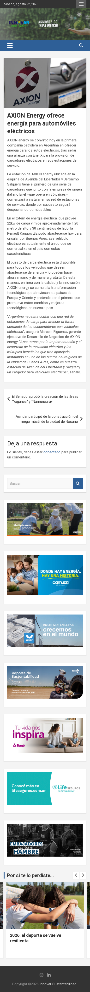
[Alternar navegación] (10, 45)
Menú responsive (81, 4)
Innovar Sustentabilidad (58, 984)
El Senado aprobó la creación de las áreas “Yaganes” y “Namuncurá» (45, 399)
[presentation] (76, 875)
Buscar (78, 483)
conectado (51, 452)
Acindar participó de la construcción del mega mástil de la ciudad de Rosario (47, 419)
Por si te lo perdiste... (30, 875)
